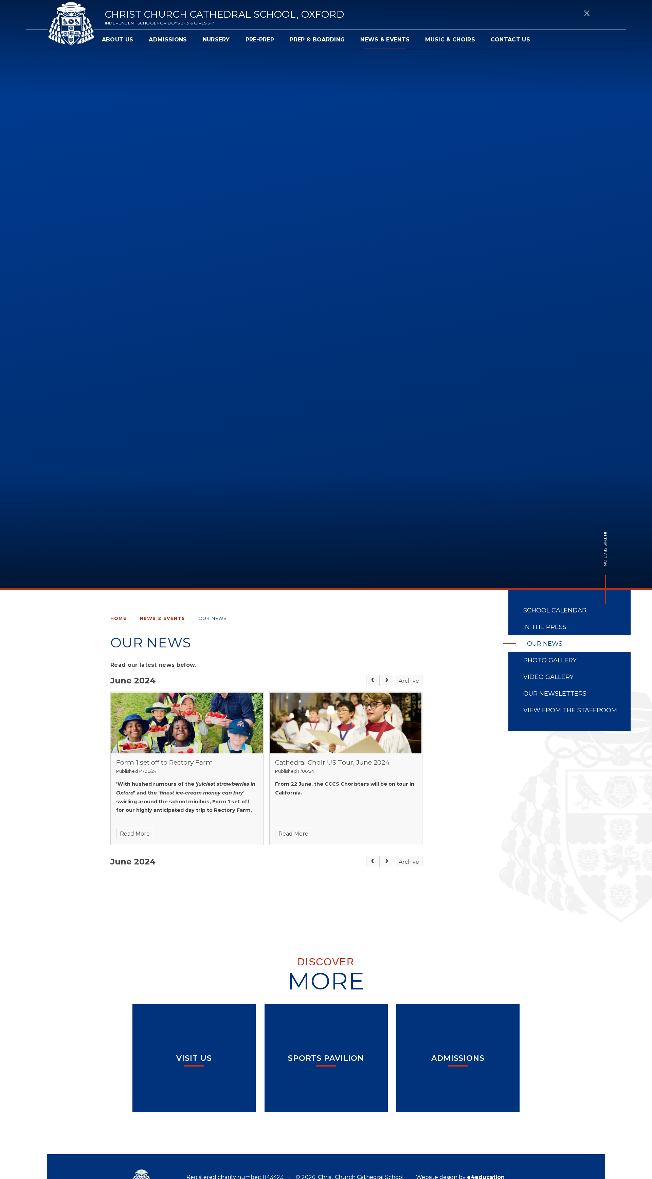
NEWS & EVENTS (162, 618)
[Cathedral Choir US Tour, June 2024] (346, 723)
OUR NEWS (212, 618)
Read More (135, 833)
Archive (409, 681)
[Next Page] (386, 680)
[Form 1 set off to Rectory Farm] (187, 723)
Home (118, 618)
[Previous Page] (373, 680)
